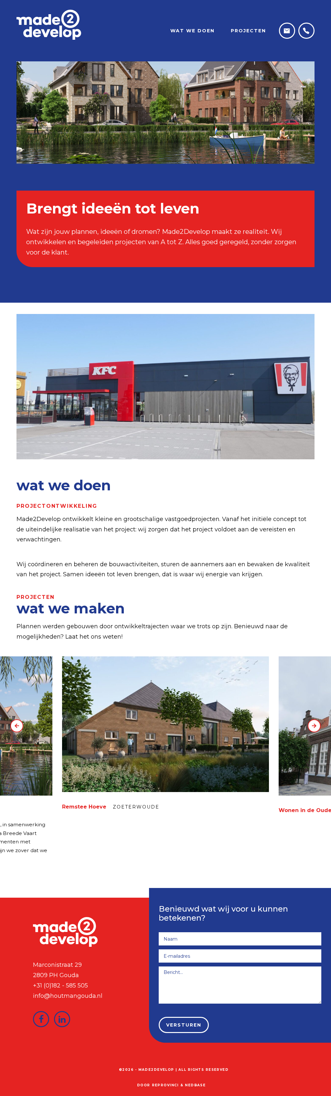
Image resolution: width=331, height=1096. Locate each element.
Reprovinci (165, 1085)
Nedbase (195, 1085)
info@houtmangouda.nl (67, 995)
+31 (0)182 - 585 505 (60, 985)
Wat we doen (192, 31)
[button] (16, 725)
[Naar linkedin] (62, 1019)
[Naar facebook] (41, 1019)
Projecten (248, 31)
